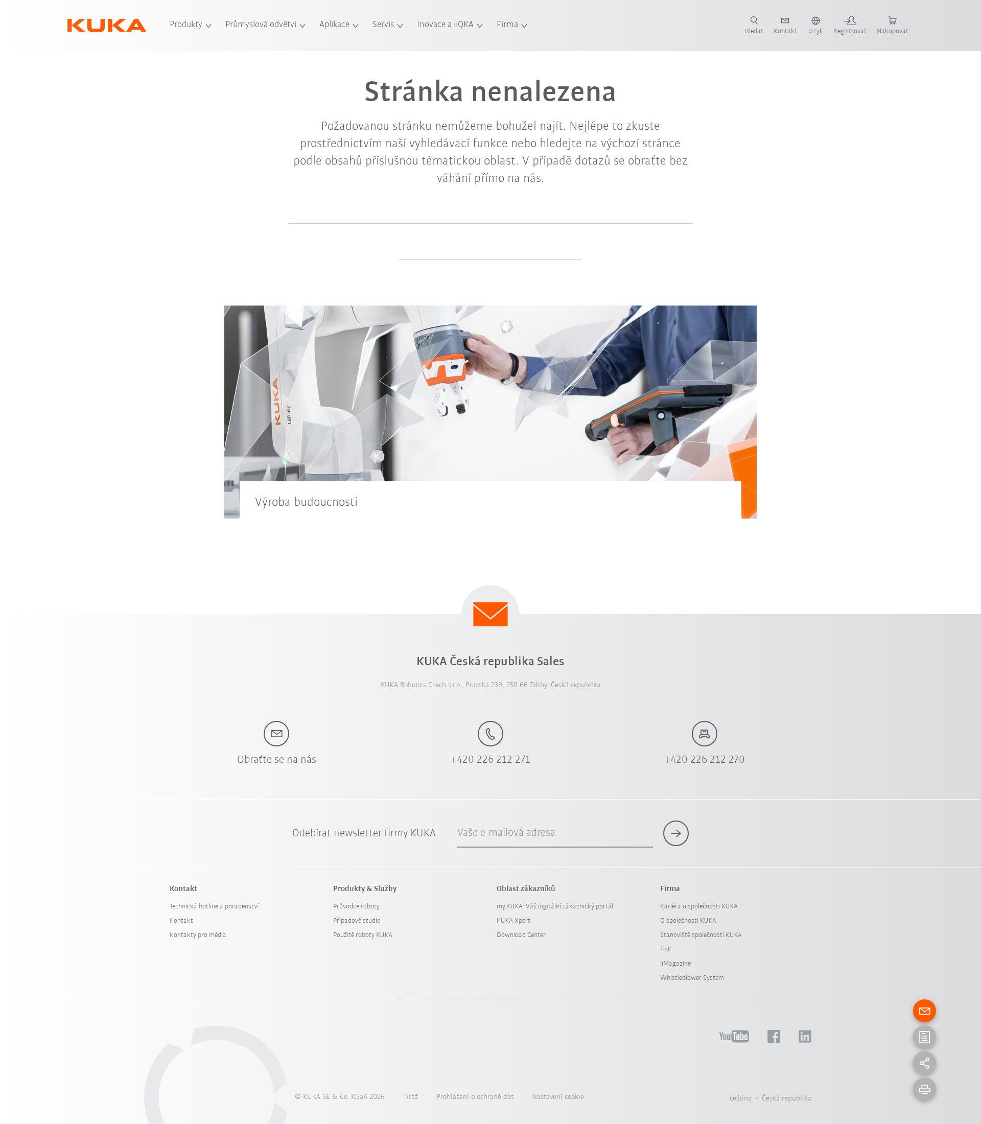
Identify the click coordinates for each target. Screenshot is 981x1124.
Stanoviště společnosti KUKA (701, 935)
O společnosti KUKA (688, 921)
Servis (383, 25)
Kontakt (181, 921)
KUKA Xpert (513, 921)
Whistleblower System (692, 978)
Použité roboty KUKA (362, 935)
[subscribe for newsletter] (676, 833)
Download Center (521, 935)
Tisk (665, 949)
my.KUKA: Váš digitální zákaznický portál (555, 906)
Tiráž (410, 1097)
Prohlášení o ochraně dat (474, 1097)
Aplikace (334, 25)
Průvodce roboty (356, 906)
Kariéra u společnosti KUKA (699, 906)
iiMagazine (675, 964)
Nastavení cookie (558, 1097)
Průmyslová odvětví (260, 25)
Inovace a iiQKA (445, 25)
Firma (507, 25)
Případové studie (356, 921)
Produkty (186, 25)
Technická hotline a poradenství (214, 906)
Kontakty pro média (198, 935)
